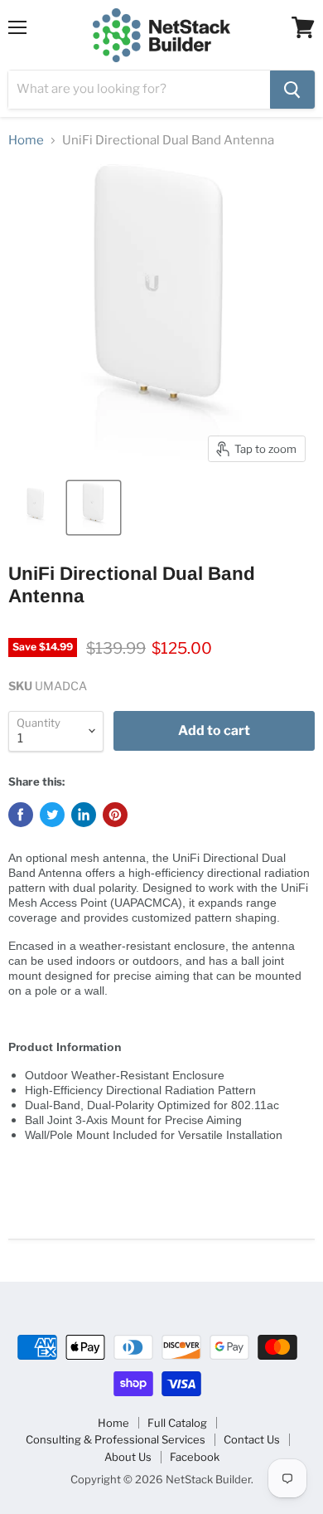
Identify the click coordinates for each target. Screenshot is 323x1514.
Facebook (194, 1456)
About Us (128, 1456)
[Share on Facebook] (20, 814)
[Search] (292, 90)
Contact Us (252, 1439)
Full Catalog (177, 1422)
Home (26, 141)
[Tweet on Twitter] (52, 814)
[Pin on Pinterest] (115, 814)
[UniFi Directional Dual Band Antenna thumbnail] (35, 507)
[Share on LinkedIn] (83, 814)
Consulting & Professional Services (115, 1439)
